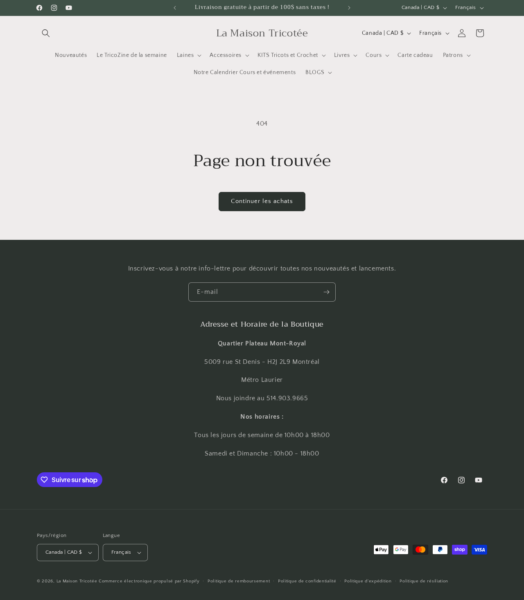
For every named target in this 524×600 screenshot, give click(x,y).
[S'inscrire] (326, 292)
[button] (46, 33)
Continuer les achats (262, 201)
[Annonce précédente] (175, 8)
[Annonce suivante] (349, 8)
